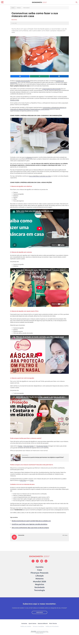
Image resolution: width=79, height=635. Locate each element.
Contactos (24, 623)
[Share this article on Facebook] (20, 76)
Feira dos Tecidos (28, 446)
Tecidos (20, 446)
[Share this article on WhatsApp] (39, 76)
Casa (39, 570)
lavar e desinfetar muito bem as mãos (40, 176)
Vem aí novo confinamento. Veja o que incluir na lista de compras (30, 527)
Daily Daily (23, 480)
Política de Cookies (26, 626)
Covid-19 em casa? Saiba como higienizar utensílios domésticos (29, 524)
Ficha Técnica (53, 623)
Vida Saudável (26, 7)
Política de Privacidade (52, 626)
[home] (39, 2)
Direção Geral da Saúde (23, 80)
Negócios (39, 584)
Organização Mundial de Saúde (51, 88)
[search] (76, 2)
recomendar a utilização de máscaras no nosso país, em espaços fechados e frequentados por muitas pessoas (38, 108)
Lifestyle (19, 7)
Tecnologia (39, 590)
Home (13, 7)
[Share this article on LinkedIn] (59, 76)
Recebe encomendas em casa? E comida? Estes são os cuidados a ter (31, 520)
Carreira (39, 567)
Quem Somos (32, 623)
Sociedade (39, 587)
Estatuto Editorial (43, 623)
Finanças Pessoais (39, 573)
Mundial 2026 (39, 581)
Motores (40, 578)
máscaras (29, 157)
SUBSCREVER (39, 612)
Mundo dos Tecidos (42, 446)
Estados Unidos (14, 100)
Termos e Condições (38, 626)
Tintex (31, 480)
